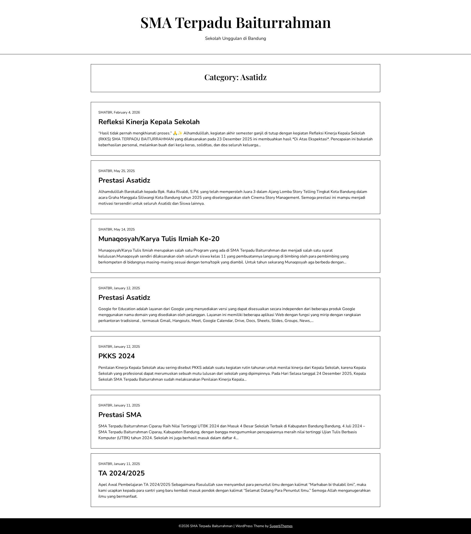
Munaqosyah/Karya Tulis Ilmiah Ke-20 (159, 239)
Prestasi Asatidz (124, 180)
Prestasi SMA (120, 414)
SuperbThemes (281, 526)
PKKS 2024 (116, 356)
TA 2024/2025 (121, 473)
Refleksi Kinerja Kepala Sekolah (149, 122)
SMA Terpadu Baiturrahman (235, 21)
